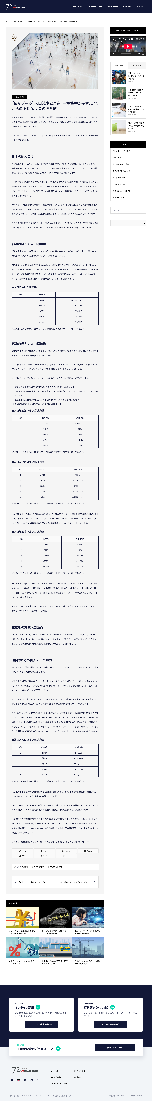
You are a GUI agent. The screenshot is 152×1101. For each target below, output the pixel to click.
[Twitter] (25, 1080)
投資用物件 (127, 7)
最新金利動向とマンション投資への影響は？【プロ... (21, 962)
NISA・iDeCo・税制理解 (121, 151)
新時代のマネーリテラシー (122, 191)
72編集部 (25, 867)
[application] (128, 46)
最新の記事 (119, 65)
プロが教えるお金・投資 (121, 171)
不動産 (52, 867)
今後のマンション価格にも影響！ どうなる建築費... (87, 962)
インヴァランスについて (59, 1083)
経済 (60, 867)
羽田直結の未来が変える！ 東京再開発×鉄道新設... (55, 962)
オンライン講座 (79, 1071)
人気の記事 (137, 65)
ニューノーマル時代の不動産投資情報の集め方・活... (87, 932)
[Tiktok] (18, 1080)
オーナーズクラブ (45, 1096)
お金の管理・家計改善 (121, 164)
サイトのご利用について (29, 1096)
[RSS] (37, 1080)
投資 (57, 867)
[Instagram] (31, 1080)
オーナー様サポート (95, 7)
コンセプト (54, 1071)
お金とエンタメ (118, 157)
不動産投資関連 (19, 97)
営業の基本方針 (15, 1096)
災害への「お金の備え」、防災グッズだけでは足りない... (136, 76)
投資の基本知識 (119, 184)
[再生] (113, 54)
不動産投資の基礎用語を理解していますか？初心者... (55, 932)
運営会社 (140, 7)
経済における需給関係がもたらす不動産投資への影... (22, 932)
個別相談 (77, 1077)
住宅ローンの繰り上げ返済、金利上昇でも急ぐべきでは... (136, 109)
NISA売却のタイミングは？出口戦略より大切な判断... (136, 126)
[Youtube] (12, 1080)
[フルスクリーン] (143, 54)
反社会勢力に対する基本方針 (62, 1096)
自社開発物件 (55, 1077)
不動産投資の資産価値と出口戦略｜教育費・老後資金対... (135, 92)
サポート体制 (112, 7)
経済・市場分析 (118, 197)
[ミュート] (139, 54)
